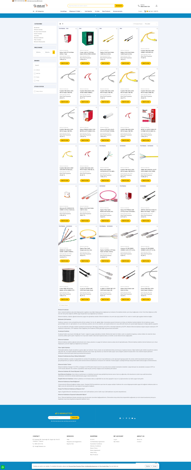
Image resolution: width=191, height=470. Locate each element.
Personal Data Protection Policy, (77, 466)
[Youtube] (132, 418)
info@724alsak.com (40, 446)
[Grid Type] (60, 24)
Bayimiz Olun (70, 444)
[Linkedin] (134, 418)
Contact (139, 441)
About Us (139, 439)
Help (68, 439)
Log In (115, 439)
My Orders (116, 441)
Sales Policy (93, 452)
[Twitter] (123, 418)
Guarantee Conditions (96, 444)
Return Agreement (95, 450)
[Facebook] (120, 418)
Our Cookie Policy (104, 466)
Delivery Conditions (95, 446)
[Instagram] (129, 418)
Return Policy (94, 448)
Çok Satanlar (88, 11)
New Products (94, 454)
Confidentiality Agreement (97, 441)
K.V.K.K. (92, 439)
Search (120, 5)
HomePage (63, 11)
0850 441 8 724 (39, 444)
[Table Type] (62, 24)
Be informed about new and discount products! (63, 421)
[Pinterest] (126, 418)
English (140, 11)
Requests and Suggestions (74, 441)
